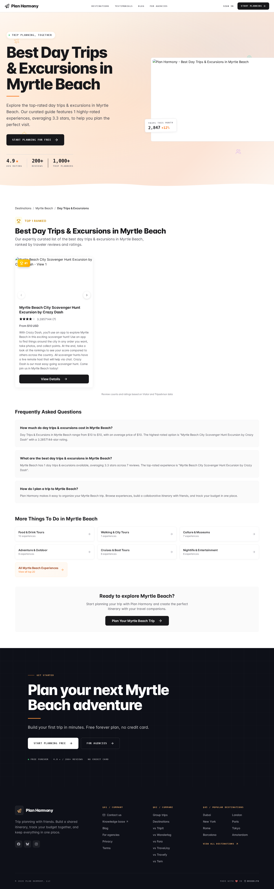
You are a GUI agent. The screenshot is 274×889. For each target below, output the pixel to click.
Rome (206, 828)
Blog (141, 6)
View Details (50, 379)
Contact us (114, 815)
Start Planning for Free (31, 139)
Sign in (228, 6)
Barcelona (209, 834)
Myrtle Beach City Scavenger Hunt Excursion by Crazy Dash (49, 309)
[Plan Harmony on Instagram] (36, 844)
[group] (54, 534)
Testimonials (124, 6)
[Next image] (86, 295)
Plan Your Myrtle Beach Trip (133, 621)
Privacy (107, 841)
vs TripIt (158, 828)
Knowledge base (113, 821)
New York (209, 821)
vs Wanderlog (162, 834)
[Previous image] (21, 295)
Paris (235, 821)
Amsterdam (240, 834)
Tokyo (236, 828)
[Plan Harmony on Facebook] (18, 844)
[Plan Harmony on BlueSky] (27, 844)
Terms (106, 848)
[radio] (20, 319)
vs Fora (158, 841)
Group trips (160, 815)
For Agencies (159, 6)
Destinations (100, 6)
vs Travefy (160, 854)
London (237, 815)
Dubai (207, 815)
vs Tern (158, 861)
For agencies (97, 743)
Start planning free (50, 743)
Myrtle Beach (44, 208)
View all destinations (218, 844)
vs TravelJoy (161, 848)
